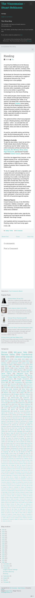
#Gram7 (3, 440)
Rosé (30, 366)
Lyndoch (25, 495)
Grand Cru (3, 490)
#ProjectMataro (18, 375)
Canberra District (15, 386)
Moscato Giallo (10, 499)
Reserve (3, 509)
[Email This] (4, 226)
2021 (14, 387)
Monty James (24, 150)
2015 (8, 356)
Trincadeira (28, 514)
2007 (31, 391)
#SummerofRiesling (18, 419)
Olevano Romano (10, 504)
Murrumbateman (13, 500)
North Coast (24, 502)
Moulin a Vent (18, 499)
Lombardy (18, 495)
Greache (29, 463)
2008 (30, 377)
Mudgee (20, 370)
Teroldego (28, 445)
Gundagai (12, 465)
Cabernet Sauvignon (23, 356)
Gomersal (20, 489)
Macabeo (23, 451)
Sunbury (8, 512)
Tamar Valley (22, 512)
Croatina (23, 483)
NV (10, 382)
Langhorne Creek (11, 372)
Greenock (13, 402)
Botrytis (18, 429)
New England (5, 406)
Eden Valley (13, 377)
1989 (23, 475)
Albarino (18, 460)
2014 (15, 359)
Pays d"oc (28, 453)
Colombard (19, 482)
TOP (33, 596)
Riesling (9, 56)
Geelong (3, 489)
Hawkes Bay (9, 443)
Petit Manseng (11, 455)
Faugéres (5, 487)
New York (18, 502)
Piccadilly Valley (27, 505)
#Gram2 (3, 438)
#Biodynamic (22, 423)
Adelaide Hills (17, 361)
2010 (30, 365)
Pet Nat (16, 443)
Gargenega (5, 451)
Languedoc (3, 426)
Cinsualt (3, 482)
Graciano (14, 414)
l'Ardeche (21, 519)
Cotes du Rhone (20, 441)
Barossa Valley (8, 354)
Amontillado (23, 477)
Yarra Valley (6, 373)
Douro (13, 485)
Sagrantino (16, 434)
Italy (13, 396)
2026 (3, 530)
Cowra (6, 408)
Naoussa (8, 502)
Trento (22, 514)
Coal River (21, 424)
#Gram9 (3, 475)
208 (7, 460)
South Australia (13, 389)
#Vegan (15, 401)
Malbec (21, 384)
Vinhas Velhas (6, 517)
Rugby (8, 510)
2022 (20, 387)
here (21, 35)
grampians (18, 472)
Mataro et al (21, 365)
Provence (19, 468)
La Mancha (18, 494)
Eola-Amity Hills (25, 485)
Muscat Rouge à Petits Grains (9, 453)
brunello (11, 519)
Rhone (8, 509)
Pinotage (19, 455)
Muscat (24, 467)
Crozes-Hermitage (15, 450)
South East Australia (17, 428)
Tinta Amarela (16, 470)
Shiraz (4, 352)
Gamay (3, 404)
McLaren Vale (20, 352)
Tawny (22, 445)
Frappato (30, 450)
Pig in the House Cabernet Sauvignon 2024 (20, 327)
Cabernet (29, 406)
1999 (27, 475)
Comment (25, 482)
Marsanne (27, 399)
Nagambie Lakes (27, 416)
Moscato (21, 414)
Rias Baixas (14, 509)
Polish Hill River (27, 455)
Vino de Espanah (14, 517)
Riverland (28, 414)
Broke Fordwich (26, 429)
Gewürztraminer (6, 394)
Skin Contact (18, 456)
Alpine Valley (30, 460)
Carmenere (22, 478)
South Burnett (23, 421)
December (6, 564)
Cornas (7, 450)
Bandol (10, 462)
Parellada (21, 453)
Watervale (14, 418)
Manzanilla (16, 497)
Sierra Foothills (9, 445)
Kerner (12, 494)
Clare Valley (9, 370)
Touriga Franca (16, 514)
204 (30, 475)
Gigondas (8, 489)
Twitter (11, 230)
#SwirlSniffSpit (18, 458)
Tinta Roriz (23, 470)
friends (16, 519)
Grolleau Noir (29, 490)
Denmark (28, 411)
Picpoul (3, 434)
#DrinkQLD (28, 473)
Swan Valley (15, 512)
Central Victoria (11, 431)
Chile (2, 450)
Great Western (23, 433)
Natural (29, 467)
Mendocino (28, 497)
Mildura (3, 499)
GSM (17, 433)
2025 (4, 460)
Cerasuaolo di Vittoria (15, 480)
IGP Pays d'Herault (20, 492)
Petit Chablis (19, 505)
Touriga (3, 446)
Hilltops (21, 392)
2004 (29, 402)
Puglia (23, 468)
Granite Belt (25, 372)
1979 (20, 475)
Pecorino (3, 455)
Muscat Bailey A (22, 500)
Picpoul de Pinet (11, 468)
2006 (28, 392)
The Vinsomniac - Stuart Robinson (13, 5)
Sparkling (4, 380)
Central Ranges (24, 409)
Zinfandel (9, 419)
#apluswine (4, 429)
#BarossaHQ (5, 473)
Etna (31, 485)
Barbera (6, 392)
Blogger (29, 41)
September (6, 576)
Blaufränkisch (27, 440)
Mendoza (3, 467)
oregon (31, 472)
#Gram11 (14, 436)
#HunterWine (26, 413)
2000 (14, 440)
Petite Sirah (3, 468)
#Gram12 (13, 446)
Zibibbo (7, 472)
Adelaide (15, 411)
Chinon (29, 480)
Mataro (29, 451)
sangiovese (9, 379)
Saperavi (11, 456)
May (4, 580)
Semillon (29, 370)
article (13, 409)
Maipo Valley (9, 497)
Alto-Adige (20, 440)
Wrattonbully (16, 380)
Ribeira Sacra (22, 509)
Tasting (22, 434)
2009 (30, 368)
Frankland (16, 487)
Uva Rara (8, 516)
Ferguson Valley (9, 433)
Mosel (13, 467)
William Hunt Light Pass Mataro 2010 (12, 337)
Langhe (23, 494)
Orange (22, 366)
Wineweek (7, 150)
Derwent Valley (23, 463)
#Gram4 (16, 438)
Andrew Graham (15, 153)
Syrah (5, 386)
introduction (25, 472)
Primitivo (3, 419)
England (18, 485)
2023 (19, 399)
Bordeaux (8, 448)
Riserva (29, 509)
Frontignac (28, 487)
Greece (16, 490)
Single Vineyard (23, 379)
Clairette (8, 482)
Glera (2, 443)
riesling (7, 230)
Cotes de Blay (16, 483)
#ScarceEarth (10, 458)
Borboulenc (3, 478)
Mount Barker (16, 426)
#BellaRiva (12, 473)
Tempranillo (5, 375)
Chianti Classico (27, 448)
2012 (30, 359)
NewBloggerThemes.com (6, 592)
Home (18, 236)
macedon (15, 423)
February (5, 582)
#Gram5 (22, 438)
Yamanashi (5, 519)
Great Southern (19, 368)
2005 (20, 408)
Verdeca (18, 516)
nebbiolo (4, 397)
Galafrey (17, 103)
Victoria (8, 418)
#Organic (16, 394)
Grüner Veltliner (25, 404)
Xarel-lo (3, 472)
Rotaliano (3, 510)
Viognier (23, 377)
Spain (23, 406)
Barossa (12, 399)
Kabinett (8, 494)
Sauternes (19, 510)
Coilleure (13, 482)
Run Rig (13, 510)
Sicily (10, 404)
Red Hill (18, 507)
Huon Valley (11, 492)
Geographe (23, 391)
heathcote (26, 397)
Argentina (5, 462)
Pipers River (3, 507)
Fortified (24, 450)
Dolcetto (28, 424)
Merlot (7, 368)
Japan (31, 492)
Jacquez (23, 465)
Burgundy (14, 448)
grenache (14, 363)
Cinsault (22, 411)
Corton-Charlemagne (7, 483)
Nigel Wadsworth (9, 151)
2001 (31, 458)
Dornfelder (3, 485)
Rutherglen (9, 434)
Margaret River (22, 373)
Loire (17, 451)
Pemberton (15, 406)
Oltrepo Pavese (20, 504)
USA (2, 436)
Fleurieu (19, 416)
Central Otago (27, 418)
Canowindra (10, 478)
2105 (10, 460)
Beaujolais (30, 423)
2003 (23, 446)
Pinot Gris (29, 384)
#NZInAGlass (9, 475)
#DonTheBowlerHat (20, 473)
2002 (19, 446)
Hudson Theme (9, 590)
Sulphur (9, 470)
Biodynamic (21, 402)
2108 (7, 477)
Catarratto (29, 478)
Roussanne (4, 391)
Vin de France (29, 516)
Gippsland (14, 489)
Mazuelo (29, 465)
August (5, 578)
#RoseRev (4, 399)
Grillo (12, 451)
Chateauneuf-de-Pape (13, 463)
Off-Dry (8, 428)
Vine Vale (30, 456)
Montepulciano (5, 411)
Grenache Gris (22, 490)
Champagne (20, 431)
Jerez (4, 494)
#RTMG (15, 475)
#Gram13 (21, 436)
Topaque (29, 512)
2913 (11, 477)
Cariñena (17, 478)
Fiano (16, 404)
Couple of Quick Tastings (10, 569)
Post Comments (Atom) (15, 291)
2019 (13, 366)
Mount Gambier (27, 499)
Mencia (10, 426)
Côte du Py (28, 483)
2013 (23, 359)
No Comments (19, 230)
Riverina (13, 408)
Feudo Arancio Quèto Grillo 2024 (17, 308)
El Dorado (26, 431)
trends (9, 521)
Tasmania (14, 391)
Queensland (4, 456)
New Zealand (5, 401)
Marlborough (15, 397)
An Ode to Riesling (8, 571)
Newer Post (5, 236)
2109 (14, 460)
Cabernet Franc (27, 386)
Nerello (13, 502)
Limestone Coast (24, 396)
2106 (26, 419)
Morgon (8, 467)
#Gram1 (8, 436)
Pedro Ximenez (10, 505)
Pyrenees (13, 384)
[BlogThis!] (6, 226)
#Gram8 (9, 440)
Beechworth (6, 424)
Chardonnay (26, 354)
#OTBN (4, 458)
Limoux (3, 495)
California (14, 424)
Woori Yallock (23, 517)
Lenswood (29, 494)
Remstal (24, 507)
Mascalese (22, 497)
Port (9, 507)
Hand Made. (5, 492)
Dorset (8, 485)
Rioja (17, 421)
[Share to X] (8, 226)
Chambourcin (4, 463)
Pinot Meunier (10, 421)
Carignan (27, 408)
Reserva (29, 507)
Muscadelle (18, 467)
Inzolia (26, 492)
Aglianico (12, 429)
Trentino (9, 423)
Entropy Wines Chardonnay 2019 (17, 318)
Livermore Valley (10, 495)
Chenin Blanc (10, 441)
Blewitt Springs (22, 462)
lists (26, 519)
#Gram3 (10, 438)
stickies (4, 521)
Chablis (3, 441)
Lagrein (3, 413)
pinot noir (25, 363)
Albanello (16, 477)
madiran (30, 519)
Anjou (29, 477)
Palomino (3, 505)
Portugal (13, 507)
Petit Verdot (5, 396)
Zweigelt (13, 472)
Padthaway (28, 504)
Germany (28, 441)
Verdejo (23, 516)
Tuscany (3, 516)
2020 (25, 387)
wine (8, 446)
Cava (20, 448)
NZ (30, 433)
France (14, 392)
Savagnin (3, 470)
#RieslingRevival (5, 414)
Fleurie (10, 487)
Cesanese (24, 480)
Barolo (2, 448)
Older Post (30, 236)
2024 (22, 401)
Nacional (29, 500)
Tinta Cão (28, 434)
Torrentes (3, 514)
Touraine (9, 514)
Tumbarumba (27, 428)
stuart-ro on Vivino (6, 17)
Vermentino (7, 387)
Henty (18, 465)
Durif (14, 416)
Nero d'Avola (26, 394)
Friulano (22, 487)
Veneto (24, 456)
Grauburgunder (10, 490)
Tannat (2, 418)
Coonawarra (18, 382)
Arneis (20, 418)
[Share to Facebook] (9, 226)
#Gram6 (29, 438)
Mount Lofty (24, 426)
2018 (27, 361)
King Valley (26, 389)
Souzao (17, 445)
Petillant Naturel (24, 443)
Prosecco (18, 413)
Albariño (29, 446)
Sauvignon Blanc (7, 365)
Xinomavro (30, 517)
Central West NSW (5, 480)
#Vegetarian (26, 458)
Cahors (29, 462)
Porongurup (10, 413)
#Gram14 (28, 436)
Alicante (23, 460)
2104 (2, 477)
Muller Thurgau (4, 500)
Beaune (15, 462)
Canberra (3, 431)
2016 (7, 359)
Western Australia (5, 416)
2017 (6, 361)
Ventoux (14, 516)
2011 (6, 366)
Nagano (3, 502)
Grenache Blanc (4, 465)
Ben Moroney (15, 150)
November (6, 566)
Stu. (12, 59)
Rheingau (29, 468)
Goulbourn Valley (27, 489)
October (5, 568)
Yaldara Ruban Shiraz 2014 (15, 298)
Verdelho (4, 409)
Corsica (30, 482)
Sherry (24, 510)
